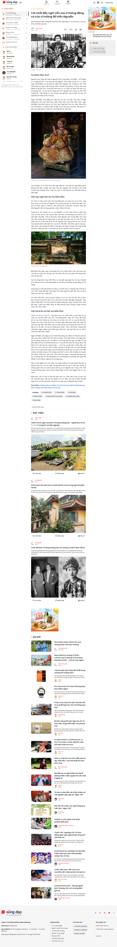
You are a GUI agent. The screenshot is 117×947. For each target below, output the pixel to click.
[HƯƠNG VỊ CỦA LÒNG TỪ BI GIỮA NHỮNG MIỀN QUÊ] (41, 823)
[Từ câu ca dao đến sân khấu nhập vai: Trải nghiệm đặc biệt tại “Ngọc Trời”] (41, 796)
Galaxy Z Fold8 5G (81, 930)
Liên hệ (98, 936)
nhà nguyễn (60, 392)
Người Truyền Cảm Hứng (59, 928)
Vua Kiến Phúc (47, 392)
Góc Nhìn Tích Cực (57, 941)
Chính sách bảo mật (17, 86)
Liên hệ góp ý (4, 85)
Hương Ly (60, 845)
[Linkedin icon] (104, 913)
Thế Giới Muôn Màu (57, 938)
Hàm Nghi (37, 400)
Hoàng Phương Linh (63, 863)
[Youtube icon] (109, 913)
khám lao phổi (80, 933)
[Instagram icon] (100, 913)
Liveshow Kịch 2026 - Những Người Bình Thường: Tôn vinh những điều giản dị (68, 888)
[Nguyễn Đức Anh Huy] (55, 898)
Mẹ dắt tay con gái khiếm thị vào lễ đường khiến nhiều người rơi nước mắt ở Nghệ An (70, 775)
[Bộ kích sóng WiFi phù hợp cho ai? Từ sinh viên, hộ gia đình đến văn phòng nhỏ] (41, 728)
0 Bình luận (60, 473)
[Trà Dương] (55, 799)
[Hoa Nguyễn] (32, 481)
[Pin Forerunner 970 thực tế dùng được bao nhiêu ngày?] (41, 692)
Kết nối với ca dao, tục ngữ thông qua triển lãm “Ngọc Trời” (69, 807)
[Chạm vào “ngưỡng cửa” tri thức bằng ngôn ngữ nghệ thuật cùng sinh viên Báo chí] (41, 839)
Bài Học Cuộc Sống (57, 933)
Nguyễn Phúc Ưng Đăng (54, 396)
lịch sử (79, 82)
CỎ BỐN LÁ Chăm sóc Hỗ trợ (66, 825)
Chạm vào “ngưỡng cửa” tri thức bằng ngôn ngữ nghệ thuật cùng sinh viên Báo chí (69, 835)
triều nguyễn (38, 396)
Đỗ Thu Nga (39, 28)
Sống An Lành (55, 936)
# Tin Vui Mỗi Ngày (37, 9)
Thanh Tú (60, 696)
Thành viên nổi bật (11, 47)
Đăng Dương (61, 715)
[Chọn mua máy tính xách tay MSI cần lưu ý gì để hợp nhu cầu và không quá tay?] (41, 709)
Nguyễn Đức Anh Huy (64, 898)
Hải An (60, 680)
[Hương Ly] (55, 845)
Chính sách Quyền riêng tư (104, 929)
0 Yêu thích (37, 473)
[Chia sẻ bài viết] (94, 2)
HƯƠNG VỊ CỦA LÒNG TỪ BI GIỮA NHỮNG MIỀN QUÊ (67, 820)
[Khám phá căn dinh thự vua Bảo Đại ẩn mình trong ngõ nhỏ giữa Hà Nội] (58, 514)
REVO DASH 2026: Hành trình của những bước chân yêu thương (67, 643)
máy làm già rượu (81, 926)
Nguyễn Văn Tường (73, 396)
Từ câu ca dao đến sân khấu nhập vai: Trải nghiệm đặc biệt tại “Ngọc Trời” (70, 793)
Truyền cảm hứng (98, 48)
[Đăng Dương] (55, 715)
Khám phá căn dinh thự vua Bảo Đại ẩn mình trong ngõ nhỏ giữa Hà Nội (57, 486)
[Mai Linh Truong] (55, 880)
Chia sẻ (82, 473)
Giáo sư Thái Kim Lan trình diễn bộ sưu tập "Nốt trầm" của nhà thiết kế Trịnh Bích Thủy (70, 760)
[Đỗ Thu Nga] (32, 418)
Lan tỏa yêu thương (98, 52)
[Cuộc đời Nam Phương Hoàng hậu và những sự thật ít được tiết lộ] (58, 577)
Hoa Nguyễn (38, 480)
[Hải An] (55, 680)
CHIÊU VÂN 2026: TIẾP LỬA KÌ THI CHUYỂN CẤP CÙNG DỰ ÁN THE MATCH (69, 870)
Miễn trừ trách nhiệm (14, 85)
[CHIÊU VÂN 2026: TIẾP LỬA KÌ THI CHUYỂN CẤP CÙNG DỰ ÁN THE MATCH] (41, 875)
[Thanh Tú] (55, 696)
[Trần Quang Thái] (55, 649)
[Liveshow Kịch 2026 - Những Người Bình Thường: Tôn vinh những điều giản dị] (41, 893)
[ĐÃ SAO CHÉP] (76, 29)
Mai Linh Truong (62, 879)
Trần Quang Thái (62, 648)
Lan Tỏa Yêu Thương (58, 931)
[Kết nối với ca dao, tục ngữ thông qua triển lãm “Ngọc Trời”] (41, 810)
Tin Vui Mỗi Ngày (56, 926)
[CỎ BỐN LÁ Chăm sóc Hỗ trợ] (55, 826)
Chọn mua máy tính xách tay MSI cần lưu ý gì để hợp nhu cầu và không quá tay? (69, 705)
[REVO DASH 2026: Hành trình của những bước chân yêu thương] (41, 646)
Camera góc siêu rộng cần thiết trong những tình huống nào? (69, 671)
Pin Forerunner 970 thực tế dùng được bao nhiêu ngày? (69, 687)
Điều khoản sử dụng (6, 86)
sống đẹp (72, 392)
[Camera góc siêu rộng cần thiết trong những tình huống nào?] (41, 676)
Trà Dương (61, 798)
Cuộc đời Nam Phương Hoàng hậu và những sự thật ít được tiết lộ (58, 547)
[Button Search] (20, 2)
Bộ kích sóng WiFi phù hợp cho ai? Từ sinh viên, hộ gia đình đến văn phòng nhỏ (69, 723)
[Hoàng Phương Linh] (55, 864)
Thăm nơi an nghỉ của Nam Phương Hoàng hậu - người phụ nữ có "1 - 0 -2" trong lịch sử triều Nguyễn (58, 424)
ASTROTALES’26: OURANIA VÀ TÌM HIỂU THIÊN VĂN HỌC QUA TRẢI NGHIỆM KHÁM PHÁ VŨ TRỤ (69, 853)
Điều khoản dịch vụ (102, 926)
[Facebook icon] (95, 913)
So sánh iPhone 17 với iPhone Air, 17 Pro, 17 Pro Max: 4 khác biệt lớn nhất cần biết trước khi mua (68, 742)
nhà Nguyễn (45, 315)
